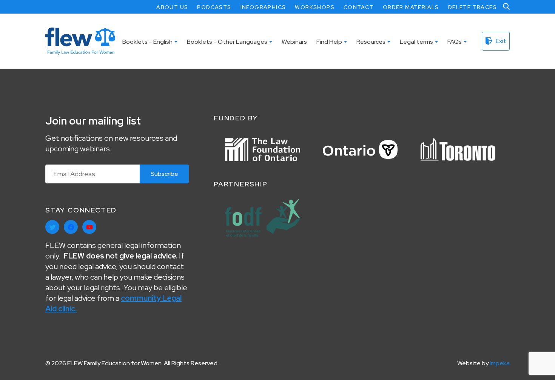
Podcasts (214, 7)
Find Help (329, 42)
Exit (501, 41)
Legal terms (416, 42)
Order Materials (411, 7)
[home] (80, 41)
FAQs (454, 42)
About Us (172, 7)
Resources (370, 42)
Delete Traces (472, 7)
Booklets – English (147, 42)
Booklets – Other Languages (227, 42)
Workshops (315, 7)
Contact (359, 7)
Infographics (263, 7)
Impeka (500, 363)
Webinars (294, 42)
